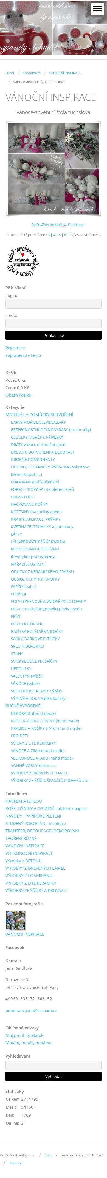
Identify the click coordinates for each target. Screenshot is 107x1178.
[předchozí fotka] (14, 169)
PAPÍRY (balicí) (23, 586)
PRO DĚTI (19, 735)
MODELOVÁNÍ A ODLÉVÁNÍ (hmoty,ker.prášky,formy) (35, 552)
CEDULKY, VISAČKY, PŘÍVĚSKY (37, 437)
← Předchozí (74, 224)
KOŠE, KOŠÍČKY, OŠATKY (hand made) (45, 720)
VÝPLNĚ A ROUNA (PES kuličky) (38, 698)
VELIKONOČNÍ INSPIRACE (29, 853)
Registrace (15, 347)
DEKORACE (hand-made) (33, 713)
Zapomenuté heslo (23, 355)
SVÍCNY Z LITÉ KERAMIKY (33, 743)
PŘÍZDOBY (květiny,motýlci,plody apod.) (46, 609)
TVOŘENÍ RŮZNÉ (20, 838)
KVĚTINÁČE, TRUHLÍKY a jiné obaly (42, 526)
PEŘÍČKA (18, 594)
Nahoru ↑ (17, 1163)
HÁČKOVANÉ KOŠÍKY (29, 504)
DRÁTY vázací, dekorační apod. (39, 444)
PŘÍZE (16, 616)
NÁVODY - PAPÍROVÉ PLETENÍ (33, 816)
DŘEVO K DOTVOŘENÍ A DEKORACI (42, 452)
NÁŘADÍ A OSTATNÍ (28, 564)
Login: (11, 295)
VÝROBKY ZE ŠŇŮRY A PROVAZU (36, 890)
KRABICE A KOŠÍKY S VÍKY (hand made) (46, 728)
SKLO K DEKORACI (27, 646)
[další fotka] (92, 169)
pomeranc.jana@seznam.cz (31, 1010)
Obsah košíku (18, 395)
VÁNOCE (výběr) (25, 683)
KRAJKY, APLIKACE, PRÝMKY (36, 519)
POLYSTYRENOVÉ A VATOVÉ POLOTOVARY (48, 601)
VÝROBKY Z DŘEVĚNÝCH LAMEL (39, 773)
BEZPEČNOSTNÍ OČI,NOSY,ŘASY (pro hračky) (51, 429)
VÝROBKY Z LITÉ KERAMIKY (30, 883)
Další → (37, 224)
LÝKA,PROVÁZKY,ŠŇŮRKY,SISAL (38, 541)
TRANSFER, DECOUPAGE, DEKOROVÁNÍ (42, 831)
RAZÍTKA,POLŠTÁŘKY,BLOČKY (37, 631)
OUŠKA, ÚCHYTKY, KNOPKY (35, 579)
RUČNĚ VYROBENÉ (22, 705)
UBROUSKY (21, 668)
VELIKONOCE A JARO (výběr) (36, 691)
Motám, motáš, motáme (28, 1042)
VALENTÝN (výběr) (27, 676)
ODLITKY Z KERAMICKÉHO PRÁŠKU (42, 571)
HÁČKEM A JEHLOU (23, 801)
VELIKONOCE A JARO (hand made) (42, 758)
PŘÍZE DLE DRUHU (27, 623)
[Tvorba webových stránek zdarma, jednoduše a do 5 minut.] (33, 1155)
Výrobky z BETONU (23, 860)
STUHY (17, 653)
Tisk (48, 1155)
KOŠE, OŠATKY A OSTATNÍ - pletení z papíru (46, 808)
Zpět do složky (53, 224)
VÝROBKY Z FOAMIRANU (28, 875)
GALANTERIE (22, 496)
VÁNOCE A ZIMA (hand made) (37, 750)
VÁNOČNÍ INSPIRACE (65, 72)
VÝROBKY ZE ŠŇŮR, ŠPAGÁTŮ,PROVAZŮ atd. (50, 780)
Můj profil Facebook (24, 1035)
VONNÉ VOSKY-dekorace (33, 765)
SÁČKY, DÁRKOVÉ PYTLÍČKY (35, 638)
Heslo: (11, 315)
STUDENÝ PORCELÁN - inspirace (35, 823)
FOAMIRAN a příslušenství (35, 481)
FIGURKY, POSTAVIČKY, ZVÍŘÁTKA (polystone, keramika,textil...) (50, 470)
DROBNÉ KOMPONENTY (33, 459)
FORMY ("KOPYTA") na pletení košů (42, 489)
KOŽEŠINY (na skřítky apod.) (36, 511)
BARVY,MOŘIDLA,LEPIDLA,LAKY (38, 422)
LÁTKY (16, 534)
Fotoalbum (31, 72)
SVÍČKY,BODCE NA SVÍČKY (34, 661)
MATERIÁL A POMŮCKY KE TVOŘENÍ (39, 414)
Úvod (9, 72)
